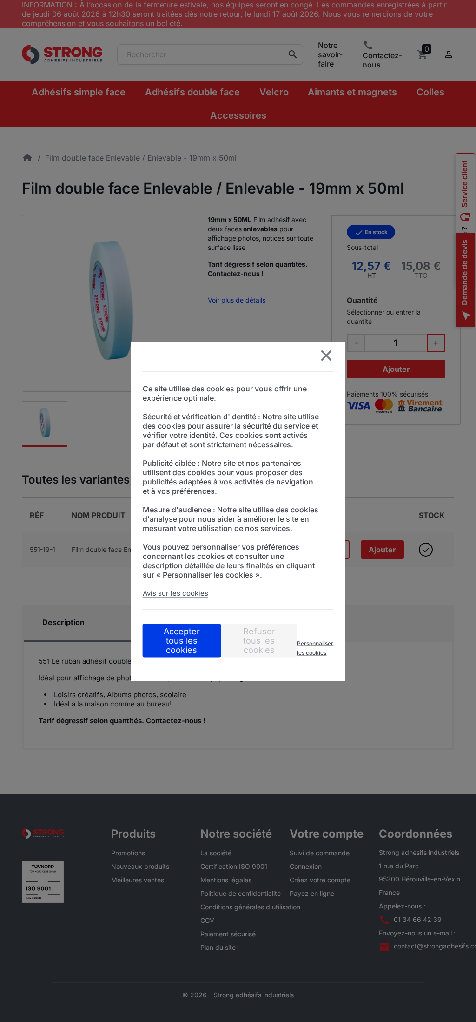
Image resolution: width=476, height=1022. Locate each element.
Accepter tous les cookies (182, 640)
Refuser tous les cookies (259, 640)
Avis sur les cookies (175, 593)
